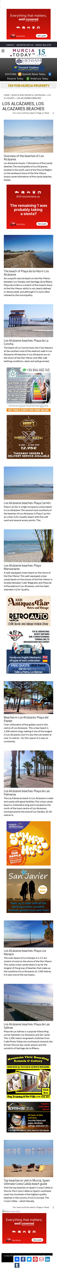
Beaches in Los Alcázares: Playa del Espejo (26, 719)
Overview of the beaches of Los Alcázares (24, 157)
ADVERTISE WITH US (25, 45)
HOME (7, 95)
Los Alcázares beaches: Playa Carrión (27, 503)
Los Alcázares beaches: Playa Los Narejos (25, 952)
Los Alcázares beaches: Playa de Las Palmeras (27, 792)
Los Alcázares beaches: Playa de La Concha (26, 342)
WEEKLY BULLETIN (43, 45)
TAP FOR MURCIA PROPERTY (28, 85)
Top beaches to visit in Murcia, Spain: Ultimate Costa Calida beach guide (27, 1182)
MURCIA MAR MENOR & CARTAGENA (28, 95)
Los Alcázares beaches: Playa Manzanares (22, 567)
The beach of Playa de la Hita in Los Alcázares (26, 273)
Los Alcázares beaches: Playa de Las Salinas (27, 1026)
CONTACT (10, 45)
